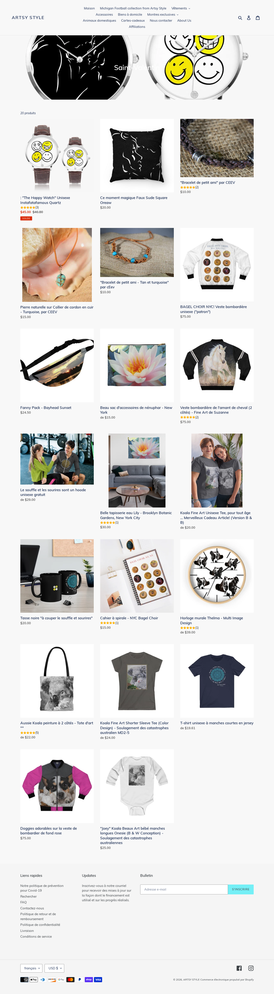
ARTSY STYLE (28, 17)
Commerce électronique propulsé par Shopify (227, 979)
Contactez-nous (32, 908)
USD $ (53, 968)
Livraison (27, 931)
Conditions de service (36, 936)
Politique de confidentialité (40, 925)
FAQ (23, 902)
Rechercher (28, 896)
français (30, 968)
